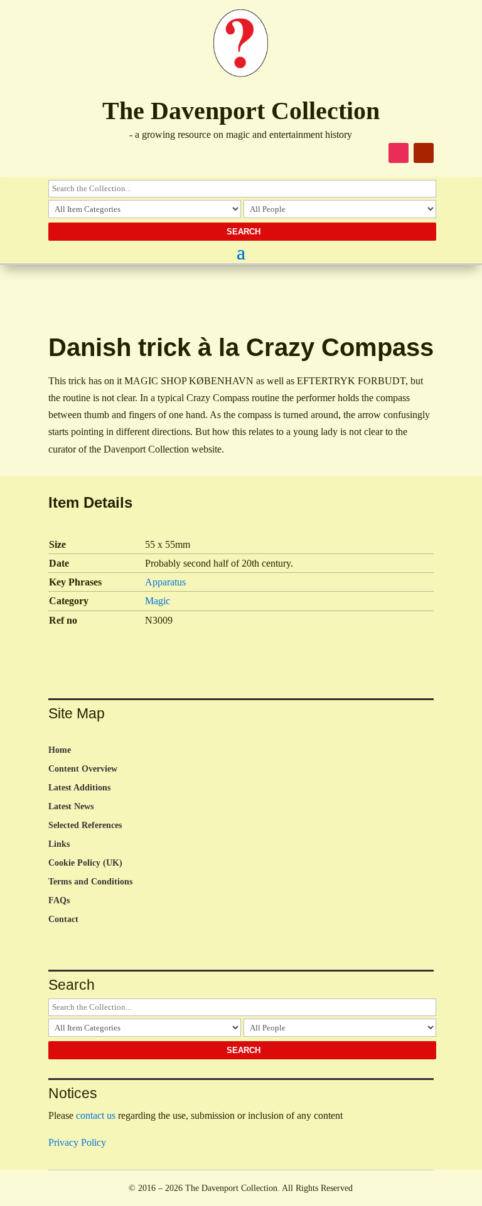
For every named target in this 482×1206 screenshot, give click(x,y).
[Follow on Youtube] (424, 153)
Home (59, 750)
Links (59, 844)
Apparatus (165, 582)
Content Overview (82, 769)
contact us (95, 1115)
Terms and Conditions (90, 882)
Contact (63, 919)
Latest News (71, 806)
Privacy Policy (77, 1142)
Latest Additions (79, 788)
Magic (157, 600)
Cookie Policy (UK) (85, 863)
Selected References (85, 825)
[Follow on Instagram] (398, 153)
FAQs (59, 900)
